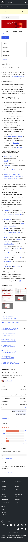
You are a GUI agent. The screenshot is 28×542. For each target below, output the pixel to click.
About (3, 481)
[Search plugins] (17, 17)
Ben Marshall (6, 34)
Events (17, 496)
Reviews (5, 47)
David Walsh (19, 147)
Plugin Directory (5, 6)
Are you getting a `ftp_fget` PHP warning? (8, 345)
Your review (4, 444)
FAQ (20, 281)
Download (5, 37)
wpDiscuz (14, 178)
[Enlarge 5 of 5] (11, 304)
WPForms (6, 176)
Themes (17, 484)
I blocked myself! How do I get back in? (7, 357)
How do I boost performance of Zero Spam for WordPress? (9, 328)
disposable (16, 143)
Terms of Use (18, 214)
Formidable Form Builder (16, 176)
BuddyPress (5, 515)
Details (5, 43)
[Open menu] (25, 2)
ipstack (6, 237)
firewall (13, 411)
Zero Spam (14, 76)
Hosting (3, 486)
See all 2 (24, 407)
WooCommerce (8, 156)
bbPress (4, 512)
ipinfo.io (6, 228)
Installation (6, 51)
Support (5, 59)
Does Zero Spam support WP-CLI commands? (8, 334)
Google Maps (7, 261)
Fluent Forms (7, 178)
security (24, 411)
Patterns (17, 489)
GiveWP (6, 161)
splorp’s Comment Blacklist (14, 136)
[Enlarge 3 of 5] (11, 297)
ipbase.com (7, 219)
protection (19, 411)
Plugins (17, 486)
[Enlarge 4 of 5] (24, 297)
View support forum (6, 458)
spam (17, 414)
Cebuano (7, 521)
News (3, 484)
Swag (17, 502)
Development (6, 55)
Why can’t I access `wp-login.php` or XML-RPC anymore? (10, 362)
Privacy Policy (8, 214)
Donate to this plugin (7, 472)
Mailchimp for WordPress (10, 170)
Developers (4, 499)
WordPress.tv (5, 502)
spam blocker (23, 414)
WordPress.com (6, 507)
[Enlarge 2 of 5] (24, 289)
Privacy (3, 489)
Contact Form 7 (16, 174)
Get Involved (18, 494)
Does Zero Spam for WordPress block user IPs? (8, 317)
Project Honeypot (13, 79)
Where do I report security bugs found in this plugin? (8, 351)
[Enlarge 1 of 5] (11, 289)
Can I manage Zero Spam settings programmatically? (8, 340)
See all (25, 444)
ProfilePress (7, 165)
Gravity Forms (7, 174)
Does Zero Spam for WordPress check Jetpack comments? (10, 323)
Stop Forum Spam (9, 244)
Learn (3, 494)
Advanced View (5, 418)
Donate (17, 499)
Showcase (18, 481)
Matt (3, 509)
